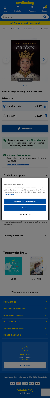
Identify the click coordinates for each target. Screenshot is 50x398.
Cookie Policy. (9, 194)
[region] (25, 199)
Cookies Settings (25, 214)
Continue (25, 208)
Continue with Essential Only (25, 201)
